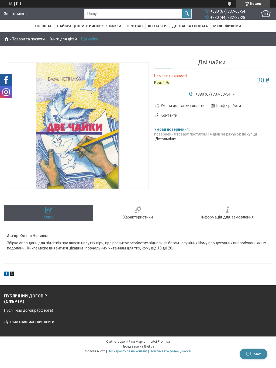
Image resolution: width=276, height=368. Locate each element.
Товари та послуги (28, 39)
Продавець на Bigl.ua (138, 346)
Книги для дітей (63, 39)
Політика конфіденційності (170, 351)
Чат (257, 354)
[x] (12, 274)
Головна (43, 26)
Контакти (157, 26)
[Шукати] (186, 13)
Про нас (135, 26)
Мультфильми (227, 26)
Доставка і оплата (190, 26)
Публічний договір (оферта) (28, 310)
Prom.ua (164, 341)
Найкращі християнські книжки (89, 26)
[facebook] (6, 274)
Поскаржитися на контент (127, 351)
